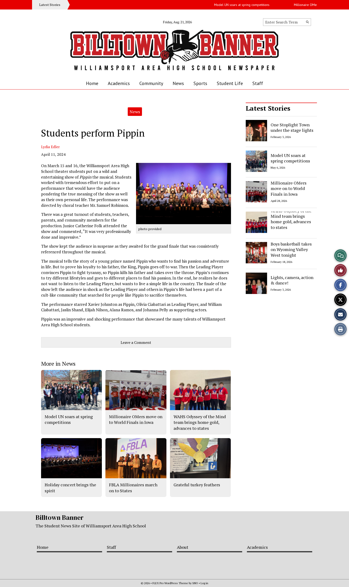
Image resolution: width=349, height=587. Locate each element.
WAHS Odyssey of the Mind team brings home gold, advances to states (291, 219)
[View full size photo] (183, 193)
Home (92, 83)
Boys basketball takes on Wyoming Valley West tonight (291, 249)
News (178, 83)
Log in (204, 583)
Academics (119, 83)
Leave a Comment (136, 342)
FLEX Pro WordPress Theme (170, 583)
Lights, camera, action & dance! (292, 279)
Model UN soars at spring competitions (233, 5)
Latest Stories (268, 108)
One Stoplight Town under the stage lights (292, 127)
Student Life (230, 83)
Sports (200, 83)
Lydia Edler (50, 146)
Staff (257, 83)
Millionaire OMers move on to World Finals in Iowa (289, 188)
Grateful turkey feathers (197, 485)
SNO (195, 583)
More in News (58, 363)
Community (151, 83)
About (182, 547)
